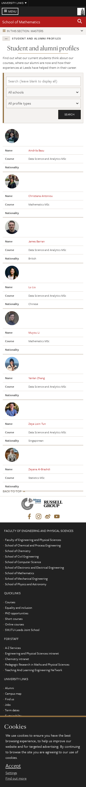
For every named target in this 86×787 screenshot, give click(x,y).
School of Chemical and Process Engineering (33, 545)
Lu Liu (32, 287)
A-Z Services (13, 647)
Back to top (12, 491)
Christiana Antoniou (40, 196)
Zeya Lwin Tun (37, 424)
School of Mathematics (21, 22)
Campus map (13, 693)
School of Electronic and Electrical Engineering (34, 567)
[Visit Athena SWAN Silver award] (32, 505)
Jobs (8, 704)
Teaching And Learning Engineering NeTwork (33, 670)
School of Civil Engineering (22, 556)
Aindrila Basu (36, 150)
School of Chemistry (18, 551)
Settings (11, 772)
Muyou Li (34, 332)
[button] (80, 22)
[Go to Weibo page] (47, 516)
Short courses (13, 618)
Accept (13, 766)
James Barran (36, 241)
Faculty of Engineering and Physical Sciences (33, 539)
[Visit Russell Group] (54, 505)
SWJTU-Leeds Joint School (22, 629)
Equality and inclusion (18, 607)
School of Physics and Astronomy (25, 584)
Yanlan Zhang (36, 378)
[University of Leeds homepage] (81, 11)
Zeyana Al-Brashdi (39, 469)
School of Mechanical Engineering (26, 578)
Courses (10, 602)
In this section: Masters (25, 31)
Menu (12, 11)
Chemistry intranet (17, 659)
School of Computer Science (23, 562)
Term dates (12, 710)
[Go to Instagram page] (38, 516)
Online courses (14, 624)
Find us (9, 699)
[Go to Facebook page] (29, 516)
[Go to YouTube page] (57, 516)
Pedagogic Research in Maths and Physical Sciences (37, 664)
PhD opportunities (16, 613)
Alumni (9, 688)
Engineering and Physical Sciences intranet (32, 653)
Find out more (16, 778)
